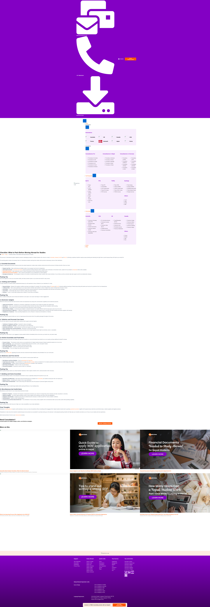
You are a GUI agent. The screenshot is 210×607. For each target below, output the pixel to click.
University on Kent (128, 566)
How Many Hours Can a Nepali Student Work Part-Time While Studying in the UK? (159, 514)
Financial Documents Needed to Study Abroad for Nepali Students (155, 470)
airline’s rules (8, 352)
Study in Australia (90, 566)
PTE (99, 180)
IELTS (87, 180)
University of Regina (129, 568)
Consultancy (101, 564)
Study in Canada (90, 561)
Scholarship (76, 564)
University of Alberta (129, 567)
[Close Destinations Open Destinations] (87, 127)
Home (100, 561)
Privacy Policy (77, 566)
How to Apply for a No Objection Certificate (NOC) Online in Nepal (85, 470)
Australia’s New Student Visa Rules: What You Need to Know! (14, 470)
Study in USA (89, 563)
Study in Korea (90, 568)
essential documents (74, 409)
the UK (65, 257)
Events (100, 567)
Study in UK (89, 564)
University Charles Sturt (129, 563)
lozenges (32, 361)
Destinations (89, 132)
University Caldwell (129, 564)
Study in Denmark (90, 571)
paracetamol (24, 360)
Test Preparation (77, 561)
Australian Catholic (128, 561)
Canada (56, 257)
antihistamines (28, 363)
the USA (60, 257)
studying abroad (8, 409)
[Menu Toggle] (84, 120)
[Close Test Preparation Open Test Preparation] (94, 175)
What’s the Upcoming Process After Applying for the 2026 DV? (15, 514)
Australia (52, 257)
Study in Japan (90, 567)
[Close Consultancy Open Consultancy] (87, 148)
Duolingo (126, 180)
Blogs (100, 568)
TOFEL (113, 180)
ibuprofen (30, 360)
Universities (76, 563)
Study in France (90, 570)
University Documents (17, 269)
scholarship (74, 269)
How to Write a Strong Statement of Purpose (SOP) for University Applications (88, 514)
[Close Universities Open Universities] (92, 211)
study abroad (18, 415)
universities (40, 378)
